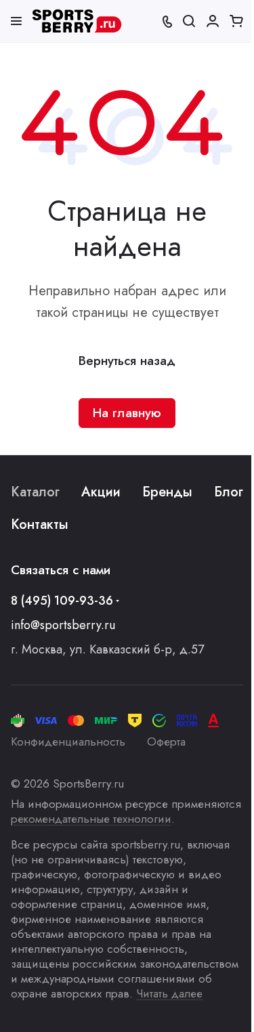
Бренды (167, 492)
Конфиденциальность (68, 741)
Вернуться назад (127, 360)
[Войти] (212, 21)
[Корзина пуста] (236, 21)
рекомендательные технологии (91, 819)
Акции (101, 492)
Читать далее (169, 993)
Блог (228, 492)
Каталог (35, 492)
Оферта (166, 741)
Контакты (39, 524)
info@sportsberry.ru (63, 625)
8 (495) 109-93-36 (62, 601)
